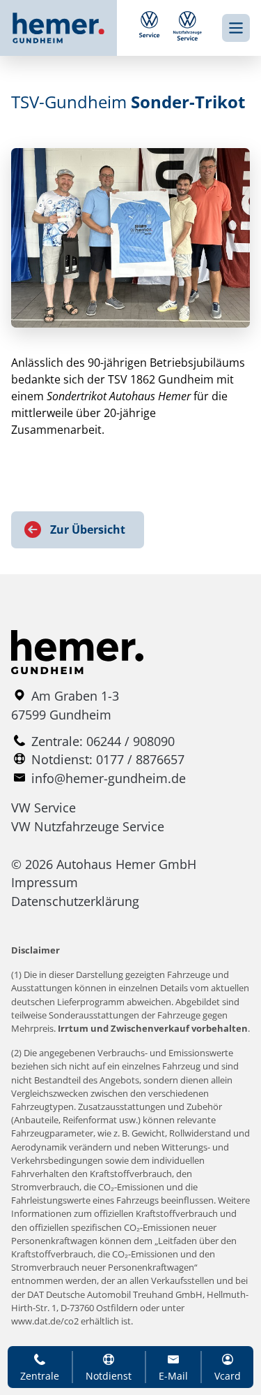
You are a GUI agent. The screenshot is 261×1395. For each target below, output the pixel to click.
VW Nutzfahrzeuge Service (87, 826)
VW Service (43, 807)
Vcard (227, 1375)
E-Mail (173, 1375)
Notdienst (109, 1375)
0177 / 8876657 (140, 759)
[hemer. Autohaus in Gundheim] (69, 28)
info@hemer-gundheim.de (108, 778)
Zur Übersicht (87, 529)
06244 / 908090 (130, 741)
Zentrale (39, 1375)
